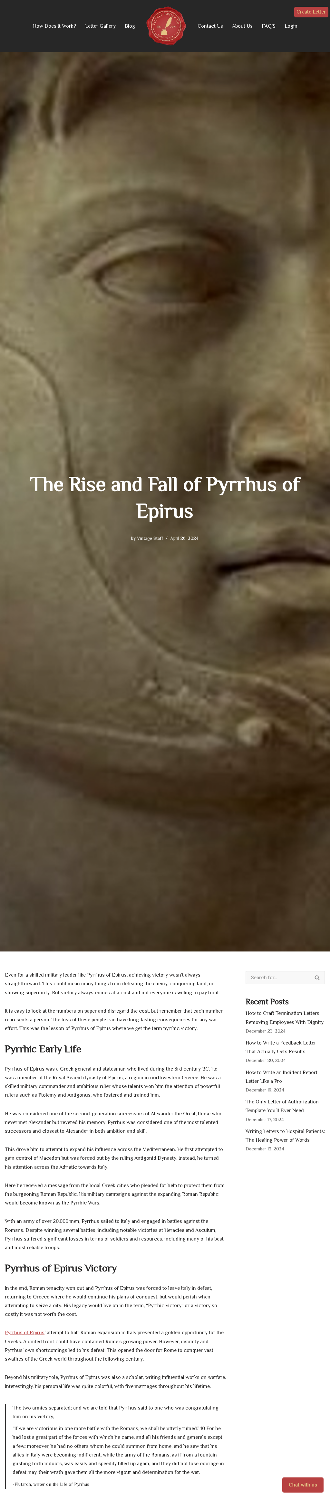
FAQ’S (269, 26)
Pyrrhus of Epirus (24, 1332)
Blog (130, 26)
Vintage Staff (150, 538)
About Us (242, 26)
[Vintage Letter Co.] (166, 26)
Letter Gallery (100, 26)
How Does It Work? (54, 26)
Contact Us (210, 26)
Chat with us (303, 1485)
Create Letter (311, 12)
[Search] (317, 977)
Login (291, 26)
